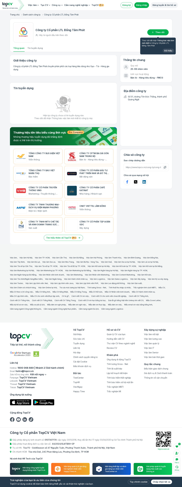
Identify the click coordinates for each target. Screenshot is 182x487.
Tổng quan (19, 48)
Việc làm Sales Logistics (117, 279)
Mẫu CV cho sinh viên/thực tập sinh (44, 296)
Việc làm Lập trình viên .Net (36, 283)
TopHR (76, 382)
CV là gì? (65, 296)
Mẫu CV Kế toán (95, 292)
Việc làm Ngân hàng (53, 279)
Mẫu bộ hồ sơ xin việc (19, 305)
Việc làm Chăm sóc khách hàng (23, 288)
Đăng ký (126, 5)
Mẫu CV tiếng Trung (78, 292)
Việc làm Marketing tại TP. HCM (50, 270)
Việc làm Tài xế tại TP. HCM (46, 266)
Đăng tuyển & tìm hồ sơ (164, 5)
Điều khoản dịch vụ (82, 366)
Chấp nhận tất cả (161, 482)
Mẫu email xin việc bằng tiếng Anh (138, 305)
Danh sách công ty (32, 14)
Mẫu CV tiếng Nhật (60, 292)
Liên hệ (76, 348)
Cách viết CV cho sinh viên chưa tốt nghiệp (108, 296)
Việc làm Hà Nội (25, 258)
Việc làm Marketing (74, 275)
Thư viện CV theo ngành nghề (121, 343)
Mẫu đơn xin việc (115, 305)
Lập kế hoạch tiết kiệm (117, 373)
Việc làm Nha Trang (66, 262)
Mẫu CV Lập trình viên (19, 296)
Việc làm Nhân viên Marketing (97, 275)
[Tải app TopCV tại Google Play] (43, 402)
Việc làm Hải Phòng (94, 258)
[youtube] (18, 419)
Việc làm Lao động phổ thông (113, 283)
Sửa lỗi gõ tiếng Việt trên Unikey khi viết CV (125, 300)
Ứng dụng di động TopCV (119, 359)
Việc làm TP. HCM (42, 258)
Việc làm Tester (16, 283)
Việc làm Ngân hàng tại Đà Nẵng (23, 275)
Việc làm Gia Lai (48, 262)
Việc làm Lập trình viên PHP (87, 283)
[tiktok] (31, 419)
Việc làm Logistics (97, 279)
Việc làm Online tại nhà (47, 288)
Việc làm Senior (151, 352)
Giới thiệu (77, 334)
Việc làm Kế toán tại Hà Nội (98, 266)
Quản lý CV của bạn (116, 334)
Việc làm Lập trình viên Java (61, 283)
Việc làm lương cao (153, 339)
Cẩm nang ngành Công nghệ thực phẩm (60, 309)
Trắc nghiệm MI (114, 391)
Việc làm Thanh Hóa (113, 258)
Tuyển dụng (78, 343)
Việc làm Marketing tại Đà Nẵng (78, 270)
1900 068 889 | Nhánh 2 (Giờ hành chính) (40, 367)
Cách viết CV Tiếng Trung (65, 300)
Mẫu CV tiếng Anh (43, 292)
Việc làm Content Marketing (123, 275)
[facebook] (12, 419)
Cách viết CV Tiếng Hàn (19, 300)
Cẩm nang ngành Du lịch (89, 309)
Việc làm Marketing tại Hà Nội (22, 270)
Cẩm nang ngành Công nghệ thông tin (25, 309)
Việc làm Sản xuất (134, 283)
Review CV (112, 348)
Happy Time (79, 391)
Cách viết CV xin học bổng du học (92, 300)
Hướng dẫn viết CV (115, 339)
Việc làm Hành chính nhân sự (75, 279)
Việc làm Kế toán (144, 275)
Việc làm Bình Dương (132, 258)
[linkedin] (24, 419)
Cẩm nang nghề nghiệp (76, 5)
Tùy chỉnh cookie (138, 482)
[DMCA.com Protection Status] (36, 354)
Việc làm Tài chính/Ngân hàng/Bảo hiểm (26, 279)
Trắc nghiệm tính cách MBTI (144, 288)
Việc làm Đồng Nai (150, 258)
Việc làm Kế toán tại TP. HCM (124, 266)
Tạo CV (44, 5)
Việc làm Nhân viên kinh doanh (51, 275)
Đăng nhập (141, 5)
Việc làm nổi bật (151, 334)
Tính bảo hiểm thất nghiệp (119, 377)
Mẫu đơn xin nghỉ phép (56, 305)
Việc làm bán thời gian (154, 357)
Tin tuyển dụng (35, 48)
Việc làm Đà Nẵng (76, 258)
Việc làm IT (149, 348)
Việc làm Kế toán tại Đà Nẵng (150, 266)
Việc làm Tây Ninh (17, 262)
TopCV (97, 5)
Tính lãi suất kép (114, 368)
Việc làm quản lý (151, 343)
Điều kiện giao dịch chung (156, 368)
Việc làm (32, 5)
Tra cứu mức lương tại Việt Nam (72, 288)
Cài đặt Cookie (80, 361)
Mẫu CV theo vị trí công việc (21, 292)
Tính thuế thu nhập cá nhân (120, 288)
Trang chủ (14, 14)
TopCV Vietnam (28, 377)
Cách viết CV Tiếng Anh (138, 296)
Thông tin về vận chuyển (155, 377)
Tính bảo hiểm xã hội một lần (120, 382)
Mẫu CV (162, 288)
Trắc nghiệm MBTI (115, 387)
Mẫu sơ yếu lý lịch (37, 305)
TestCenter (78, 377)
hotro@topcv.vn (25, 371)
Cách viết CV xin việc (80, 296)
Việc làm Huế (106, 262)
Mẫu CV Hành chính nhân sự (143, 292)
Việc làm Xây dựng (137, 279)
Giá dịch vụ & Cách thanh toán (158, 373)
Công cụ (56, 5)
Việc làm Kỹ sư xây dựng (158, 279)
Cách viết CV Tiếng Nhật (42, 300)
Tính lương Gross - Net (96, 288)
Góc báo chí (79, 339)
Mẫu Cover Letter (153, 300)
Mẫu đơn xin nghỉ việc (77, 305)
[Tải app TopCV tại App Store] (20, 402)
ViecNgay (77, 387)
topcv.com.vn (163, 449)
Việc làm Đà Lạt (33, 262)
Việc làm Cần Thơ (59, 258)
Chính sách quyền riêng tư (85, 357)
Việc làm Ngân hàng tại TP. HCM (134, 270)
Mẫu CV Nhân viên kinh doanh (117, 292)
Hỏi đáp (76, 352)
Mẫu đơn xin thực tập (97, 305)
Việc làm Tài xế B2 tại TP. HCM (72, 266)
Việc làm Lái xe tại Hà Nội (147, 262)
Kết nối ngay (37, 374)
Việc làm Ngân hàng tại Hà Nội (105, 270)
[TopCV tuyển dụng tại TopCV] (37, 338)
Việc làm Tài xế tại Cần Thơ (21, 266)
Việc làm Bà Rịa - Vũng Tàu (87, 262)
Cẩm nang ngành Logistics (112, 309)
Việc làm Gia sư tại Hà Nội (124, 262)
